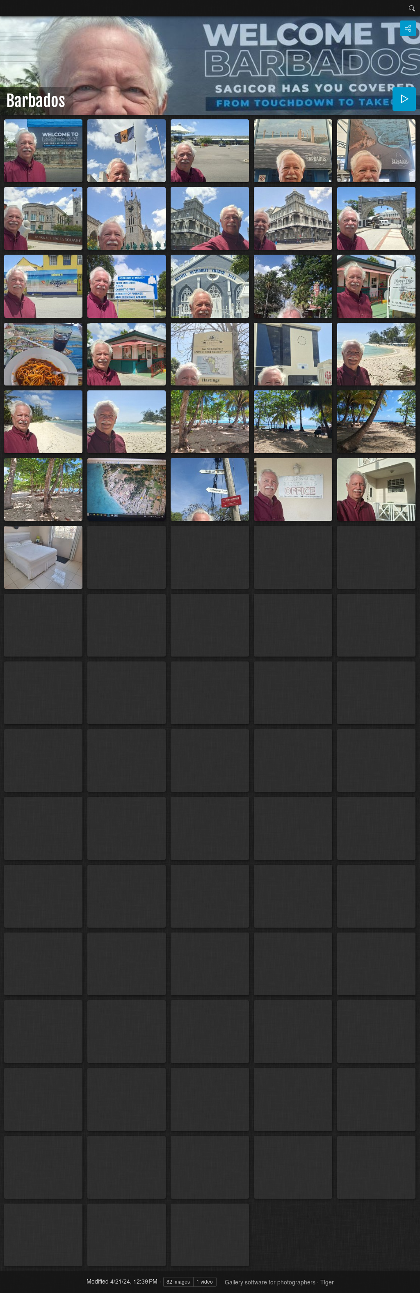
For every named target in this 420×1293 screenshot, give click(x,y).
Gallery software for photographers (270, 1282)
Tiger (327, 1282)
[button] (10, 1283)
